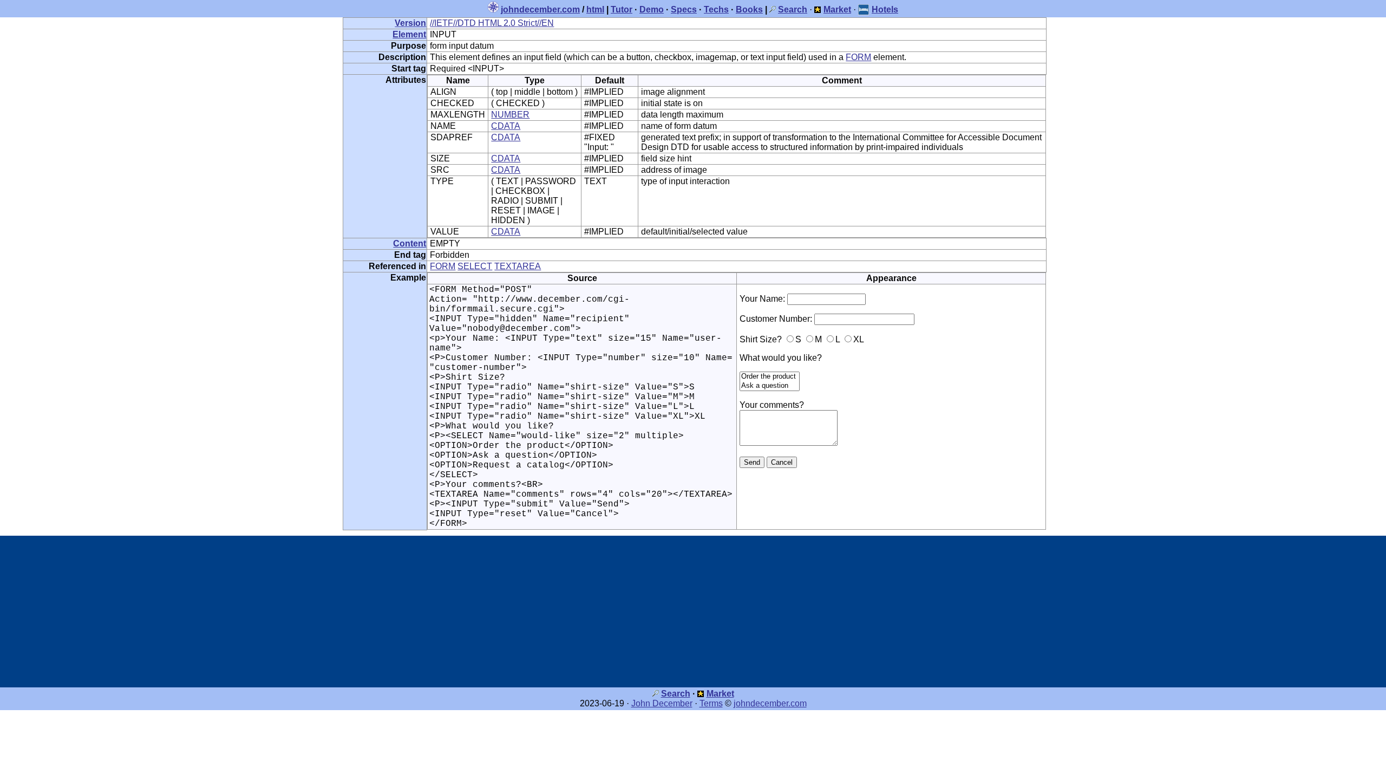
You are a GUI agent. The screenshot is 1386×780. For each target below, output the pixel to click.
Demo (651, 9)
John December (661, 703)
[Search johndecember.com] (772, 9)
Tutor (621, 9)
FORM (858, 57)
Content (409, 243)
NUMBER (510, 114)
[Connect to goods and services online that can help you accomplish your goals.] (817, 9)
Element (409, 34)
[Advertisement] (693, 611)
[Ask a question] (769, 386)
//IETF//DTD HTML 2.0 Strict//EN (492, 23)
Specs (684, 9)
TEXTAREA (517, 266)
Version (410, 23)
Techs (716, 9)
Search (675, 693)
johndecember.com (540, 9)
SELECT (474, 266)
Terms (711, 703)
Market (720, 693)
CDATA (505, 126)
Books (749, 9)
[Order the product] (769, 376)
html (595, 9)
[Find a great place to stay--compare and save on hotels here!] (863, 9)
